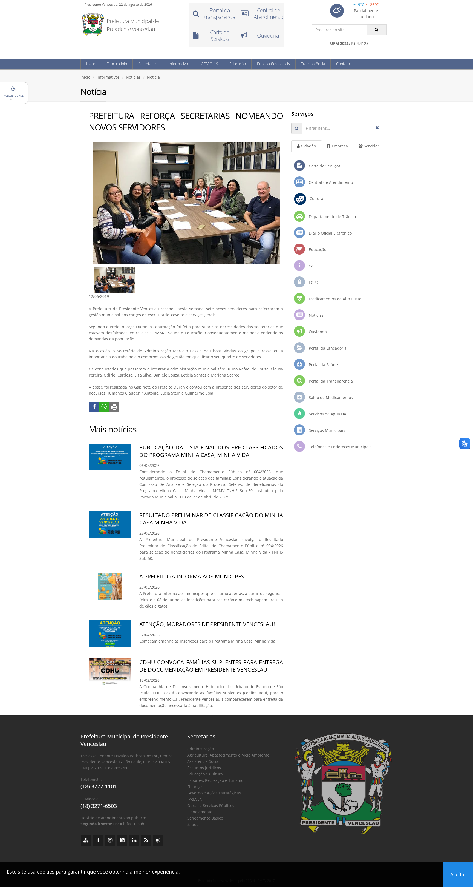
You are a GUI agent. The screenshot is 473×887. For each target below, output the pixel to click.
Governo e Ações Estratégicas (214, 792)
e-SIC (313, 266)
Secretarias (147, 63)
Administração (200, 748)
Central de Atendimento (330, 182)
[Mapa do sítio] (86, 840)
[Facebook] (98, 840)
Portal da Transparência (330, 381)
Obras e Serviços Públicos (210, 805)
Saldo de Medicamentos (330, 397)
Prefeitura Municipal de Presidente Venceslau (133, 25)
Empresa (339, 146)
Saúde (193, 824)
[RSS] (146, 840)
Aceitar (458, 874)
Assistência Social (203, 761)
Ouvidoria (317, 331)
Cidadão (308, 146)
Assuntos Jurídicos (204, 767)
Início (90, 63)
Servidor (371, 146)
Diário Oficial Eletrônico (330, 233)
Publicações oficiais (273, 63)
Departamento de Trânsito (332, 216)
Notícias (133, 77)
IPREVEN (195, 799)
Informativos (179, 63)
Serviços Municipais (326, 430)
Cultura (314, 198)
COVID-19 (209, 63)
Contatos (344, 63)
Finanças (195, 786)
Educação (237, 63)
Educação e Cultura (205, 774)
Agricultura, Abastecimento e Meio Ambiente (228, 755)
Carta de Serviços (324, 166)
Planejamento (199, 811)
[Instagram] (110, 840)
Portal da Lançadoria (327, 348)
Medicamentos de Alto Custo (334, 298)
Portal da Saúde (323, 364)
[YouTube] (122, 840)
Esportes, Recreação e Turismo (215, 780)
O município (116, 63)
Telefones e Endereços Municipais (339, 446)
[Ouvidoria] (158, 840)
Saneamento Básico (205, 818)
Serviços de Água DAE (328, 414)
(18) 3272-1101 (98, 786)
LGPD (313, 282)
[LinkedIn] (134, 840)
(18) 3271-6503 (98, 805)
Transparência (313, 63)
